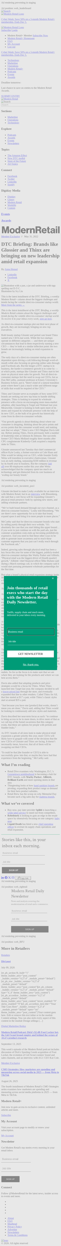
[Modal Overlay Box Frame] (30, 623)
